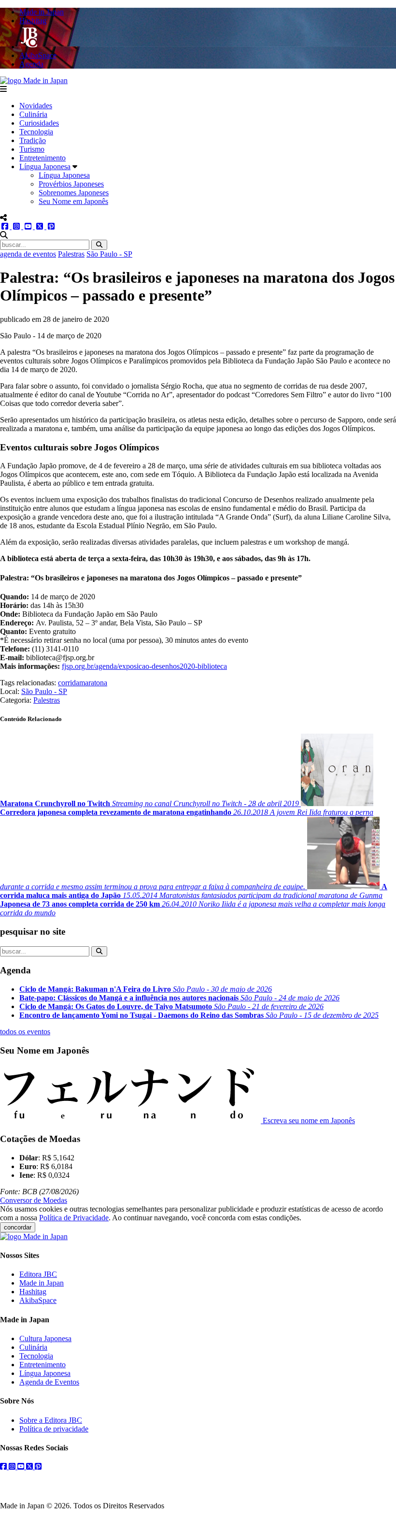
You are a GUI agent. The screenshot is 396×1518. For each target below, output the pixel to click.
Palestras (71, 254)
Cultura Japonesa (45, 1338)
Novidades (35, 105)
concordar (17, 1227)
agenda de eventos (28, 254)
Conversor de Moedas (33, 1200)
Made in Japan (41, 1283)
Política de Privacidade (74, 1218)
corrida (68, 683)
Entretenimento (42, 158)
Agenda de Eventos (49, 1382)
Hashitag (32, 1291)
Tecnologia (36, 132)
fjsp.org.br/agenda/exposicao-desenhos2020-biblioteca (144, 666)
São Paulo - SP (109, 254)
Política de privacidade (53, 1429)
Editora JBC (38, 1274)
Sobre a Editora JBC (50, 1420)
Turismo (31, 149)
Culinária (33, 114)
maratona (93, 683)
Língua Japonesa (45, 166)
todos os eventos (25, 1031)
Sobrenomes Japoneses (74, 192)
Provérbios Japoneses (71, 184)
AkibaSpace (38, 1300)
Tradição (32, 140)
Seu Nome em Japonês (73, 201)
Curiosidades (39, 123)
